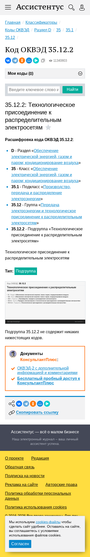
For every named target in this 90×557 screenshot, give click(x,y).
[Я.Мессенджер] (36, 60)
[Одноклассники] (22, 60)
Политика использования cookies (36, 507)
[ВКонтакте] (8, 60)
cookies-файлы (48, 522)
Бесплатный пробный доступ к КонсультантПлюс (48, 380)
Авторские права (61, 484)
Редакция (40, 458)
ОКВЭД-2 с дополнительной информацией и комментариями (47, 370)
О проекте (14, 458)
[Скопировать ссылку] (43, 60)
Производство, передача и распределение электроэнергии (41, 193)
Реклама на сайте (21, 484)
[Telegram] (15, 60)
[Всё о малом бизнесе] (40, 7)
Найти (72, 89)
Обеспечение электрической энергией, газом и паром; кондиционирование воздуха (44, 157)
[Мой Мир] (29, 60)
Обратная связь (19, 467)
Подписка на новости (24, 476)
